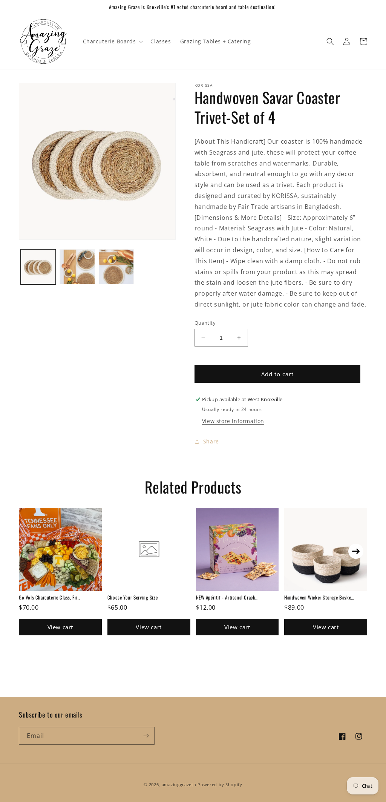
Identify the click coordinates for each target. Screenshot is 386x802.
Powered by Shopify (220, 784)
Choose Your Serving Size (132, 597)
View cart (60, 627)
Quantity (205, 322)
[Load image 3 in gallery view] (116, 266)
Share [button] (211, 441)
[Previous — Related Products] (30, 551)
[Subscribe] (146, 736)
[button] (112, 41)
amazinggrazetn (179, 784)
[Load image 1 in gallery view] (38, 266)
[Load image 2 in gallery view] (77, 266)
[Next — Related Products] (355, 551)
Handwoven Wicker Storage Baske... (319, 597)
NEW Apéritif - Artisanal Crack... (227, 597)
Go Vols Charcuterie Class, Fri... (50, 597)
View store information (233, 421)
